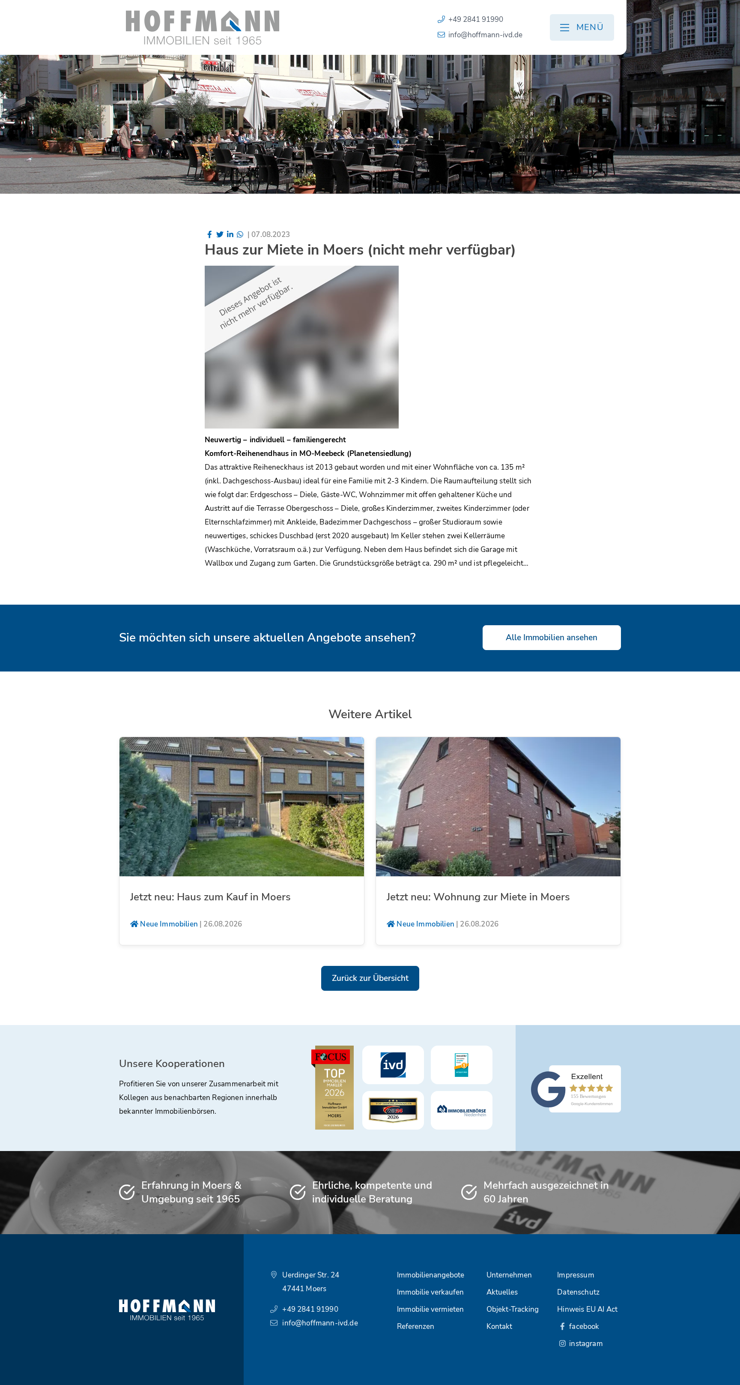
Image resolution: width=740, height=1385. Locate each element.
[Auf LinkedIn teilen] (230, 235)
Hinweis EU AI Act (587, 1309)
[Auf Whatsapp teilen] (240, 235)
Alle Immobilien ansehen (551, 637)
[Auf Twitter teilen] (220, 235)
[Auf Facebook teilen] (210, 235)
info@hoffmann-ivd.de (485, 35)
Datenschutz (578, 1292)
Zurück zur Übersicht (370, 978)
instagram (585, 1344)
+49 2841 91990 (475, 19)
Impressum (575, 1275)
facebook (583, 1326)
